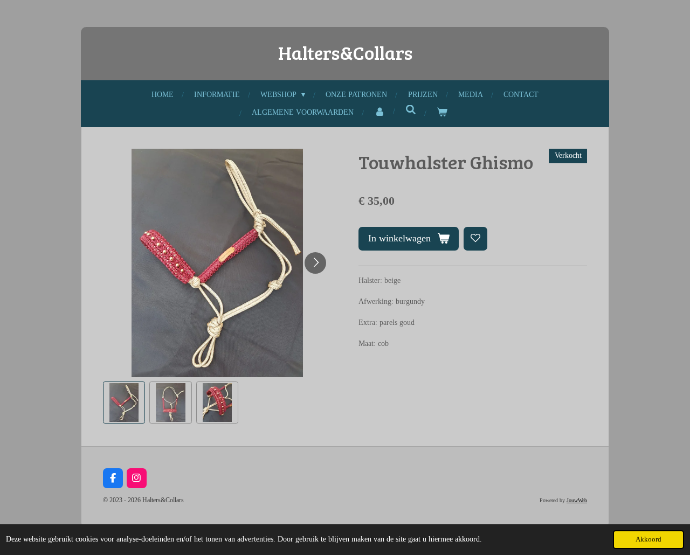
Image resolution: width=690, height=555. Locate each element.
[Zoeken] (410, 110)
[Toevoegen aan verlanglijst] (475, 239)
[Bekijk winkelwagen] (442, 112)
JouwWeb (577, 500)
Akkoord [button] (648, 539)
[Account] (379, 112)
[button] (124, 402)
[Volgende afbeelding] (315, 263)
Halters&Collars (345, 52)
